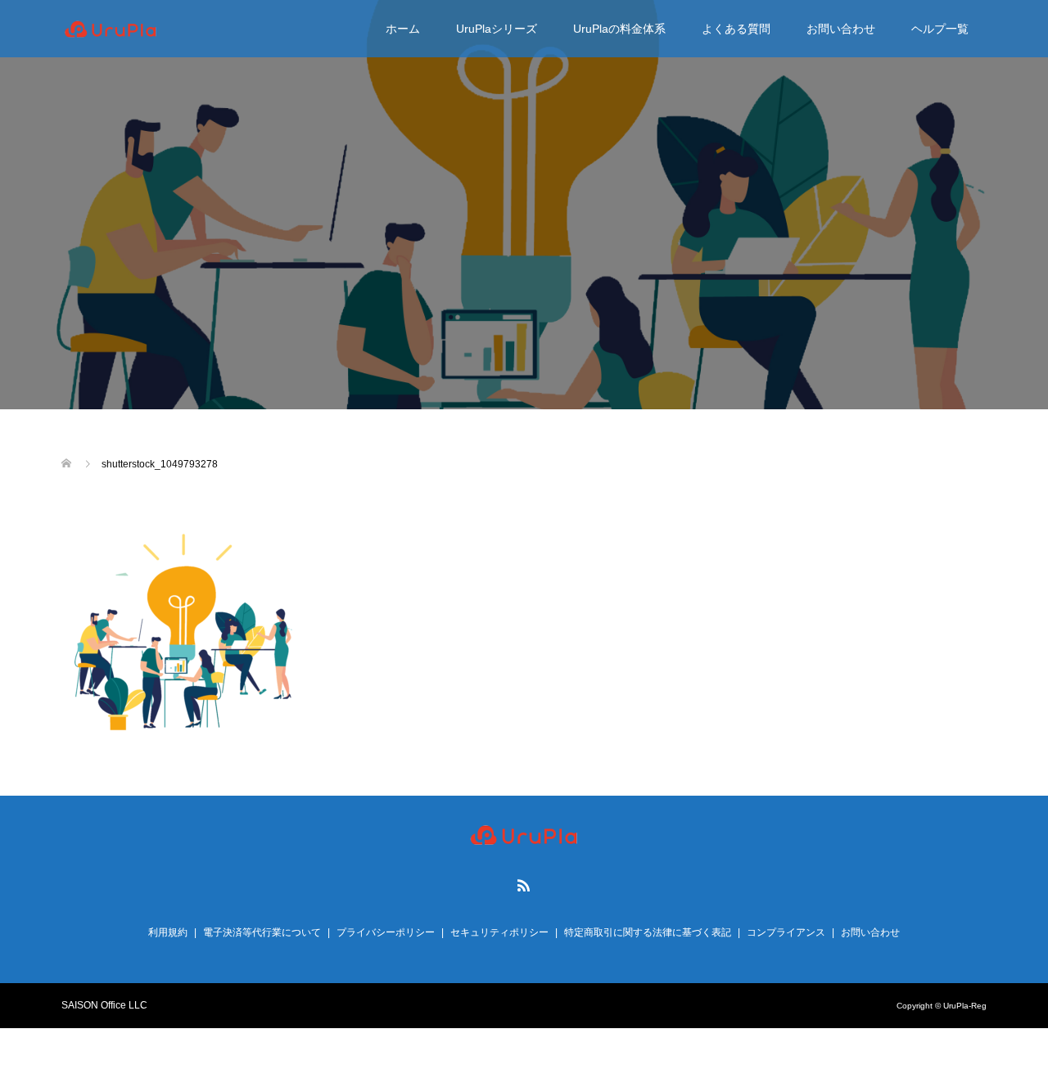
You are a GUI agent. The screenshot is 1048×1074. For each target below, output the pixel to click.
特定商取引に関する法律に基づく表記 (647, 932)
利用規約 (167, 932)
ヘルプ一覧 (940, 28)
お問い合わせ (840, 28)
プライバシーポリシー (386, 932)
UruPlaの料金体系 (619, 28)
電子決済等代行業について (262, 932)
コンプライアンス (786, 932)
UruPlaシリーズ (496, 28)
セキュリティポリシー (499, 932)
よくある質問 (736, 28)
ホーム (403, 28)
